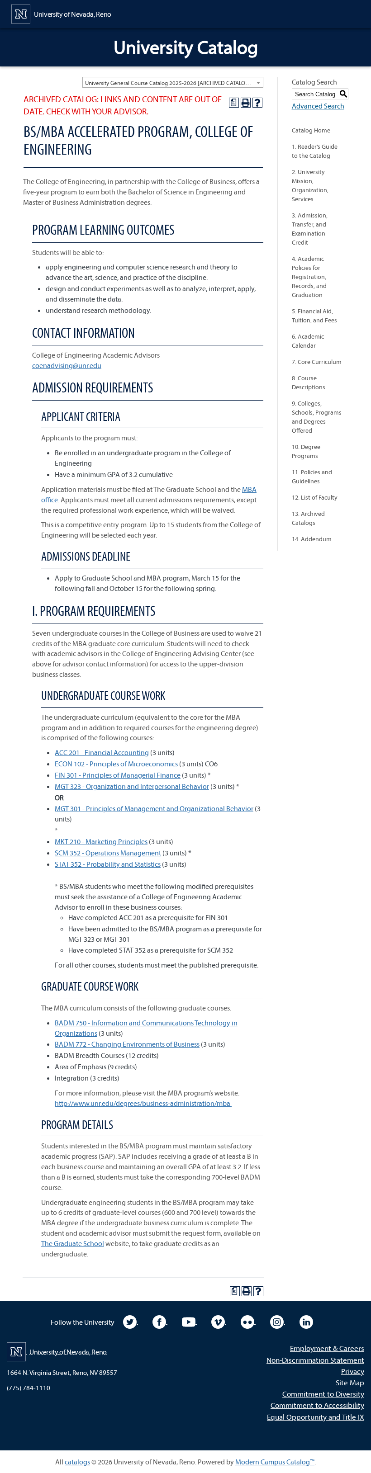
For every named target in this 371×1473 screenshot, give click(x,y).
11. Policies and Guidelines (312, 476)
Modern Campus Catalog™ (274, 1461)
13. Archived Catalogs (308, 518)
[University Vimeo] (218, 1321)
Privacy (352, 1371)
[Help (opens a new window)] (257, 103)
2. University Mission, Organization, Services (310, 185)
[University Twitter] (130, 1321)
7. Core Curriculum (317, 362)
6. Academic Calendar (308, 340)
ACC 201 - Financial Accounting (102, 752)
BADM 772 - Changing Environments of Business (127, 1043)
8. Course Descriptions (308, 382)
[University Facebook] (159, 1321)
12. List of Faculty (315, 497)
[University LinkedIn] (306, 1321)
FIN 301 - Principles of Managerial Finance (118, 774)
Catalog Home (311, 130)
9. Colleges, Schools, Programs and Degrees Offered (317, 416)
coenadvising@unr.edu (66, 365)
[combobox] (172, 82)
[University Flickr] (248, 1321)
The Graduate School (72, 1243)
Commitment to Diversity (323, 1393)
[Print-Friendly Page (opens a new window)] (246, 103)
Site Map (350, 1382)
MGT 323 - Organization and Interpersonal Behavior (132, 786)
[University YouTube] (189, 1321)
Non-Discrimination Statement (315, 1359)
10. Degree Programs (306, 451)
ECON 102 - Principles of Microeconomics (116, 763)
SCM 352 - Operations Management (108, 852)
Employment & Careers (327, 1348)
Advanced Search (318, 105)
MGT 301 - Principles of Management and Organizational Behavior (154, 808)
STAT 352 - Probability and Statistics (108, 864)
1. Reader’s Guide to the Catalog (315, 151)
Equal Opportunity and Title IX (315, 1416)
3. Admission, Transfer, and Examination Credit (310, 228)
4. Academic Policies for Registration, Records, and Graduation (309, 277)
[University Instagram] (277, 1321)
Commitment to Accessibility (317, 1405)
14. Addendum (312, 539)
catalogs (77, 1461)
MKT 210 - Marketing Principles (101, 841)
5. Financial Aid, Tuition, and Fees (314, 315)
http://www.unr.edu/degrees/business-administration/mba (143, 1103)
